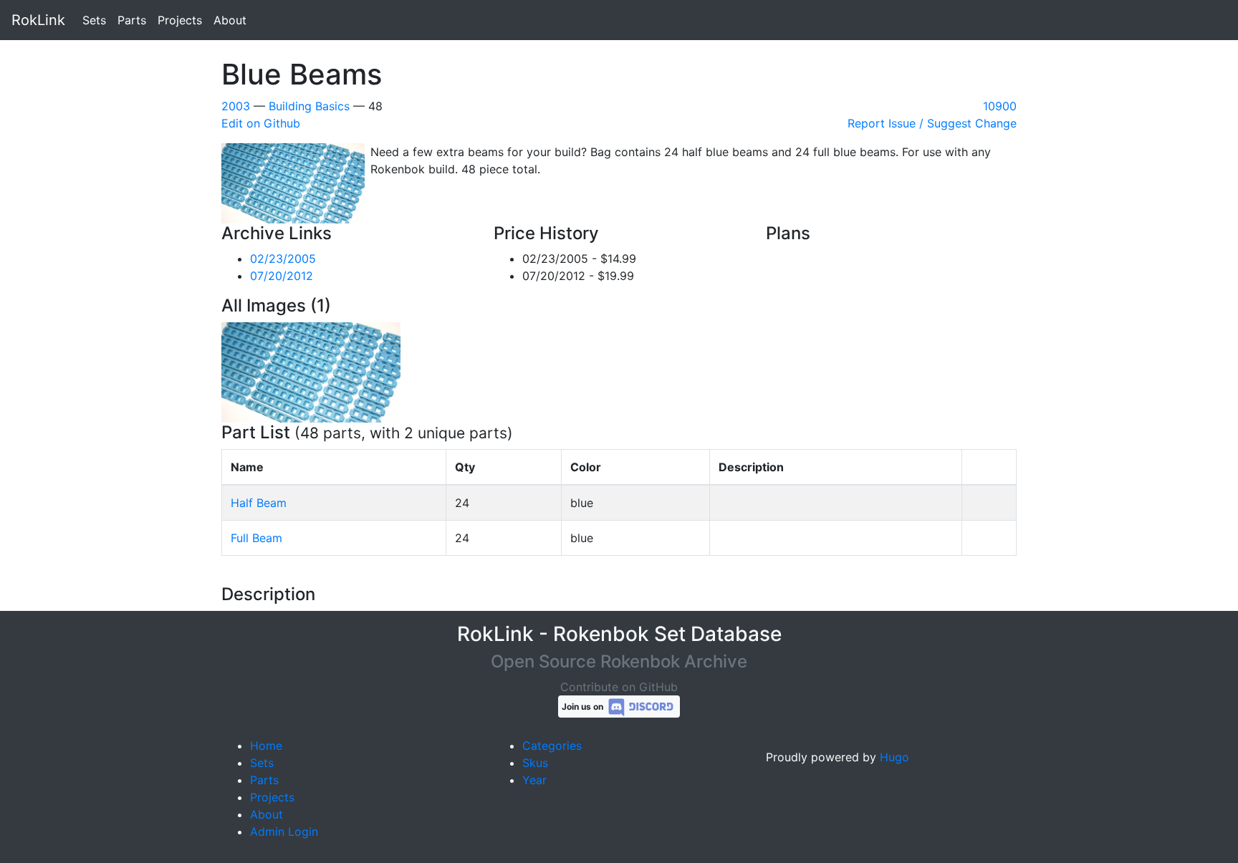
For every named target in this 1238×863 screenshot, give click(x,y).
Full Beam (256, 538)
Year (534, 780)
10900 (1000, 106)
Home (266, 745)
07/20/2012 (281, 276)
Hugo (894, 757)
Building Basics (309, 106)
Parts (131, 20)
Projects (180, 20)
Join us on (583, 706)
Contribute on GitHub (619, 687)
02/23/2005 (283, 258)
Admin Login (284, 831)
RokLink (38, 20)
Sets (94, 20)
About (229, 20)
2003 (235, 106)
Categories (552, 745)
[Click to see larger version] (310, 371)
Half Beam (259, 503)
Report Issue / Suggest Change (932, 123)
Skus (535, 763)
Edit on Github (260, 123)
